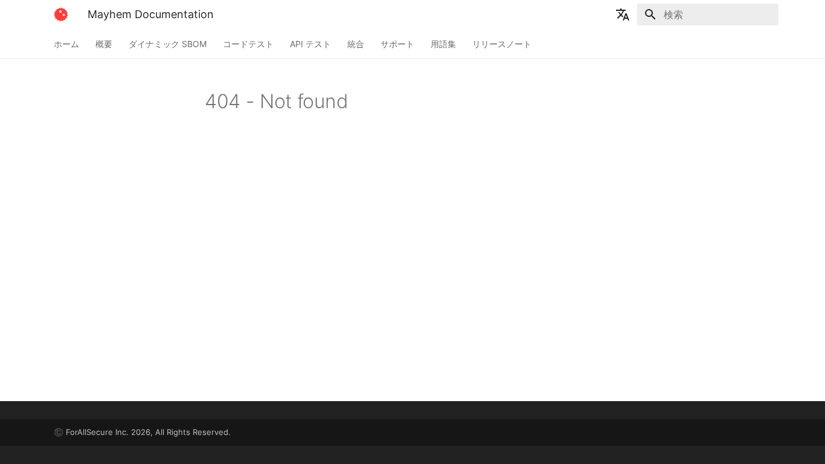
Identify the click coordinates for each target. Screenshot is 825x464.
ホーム (66, 44)
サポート (397, 44)
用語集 (443, 44)
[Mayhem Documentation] (61, 14)
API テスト (310, 44)
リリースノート (501, 44)
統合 (355, 44)
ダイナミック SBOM (168, 44)
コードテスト (248, 44)
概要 (103, 44)
